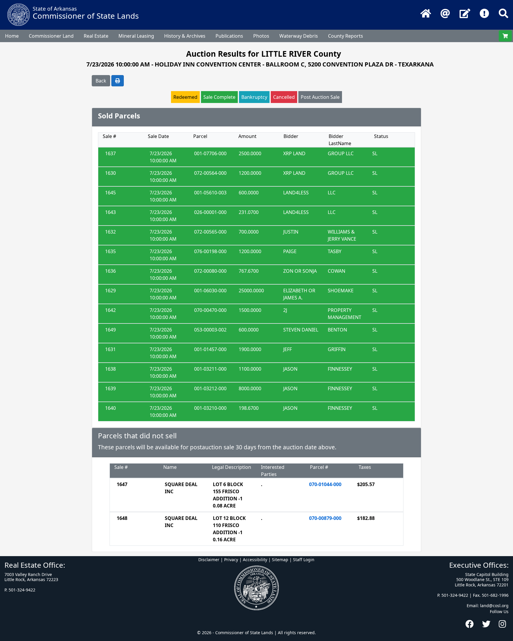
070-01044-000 (325, 484)
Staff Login (303, 559)
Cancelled (284, 97)
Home (12, 36)
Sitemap (280, 559)
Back (101, 80)
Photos (261, 36)
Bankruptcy (254, 97)
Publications (229, 36)
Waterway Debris (298, 36)
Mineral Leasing (136, 36)
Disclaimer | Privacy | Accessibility (232, 559)
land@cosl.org (494, 605)
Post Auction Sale (320, 97)
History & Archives (184, 36)
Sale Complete (219, 97)
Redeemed (185, 97)
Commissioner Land (51, 36)
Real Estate (96, 36)
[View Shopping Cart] (505, 36)
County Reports (345, 36)
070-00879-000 (325, 518)
